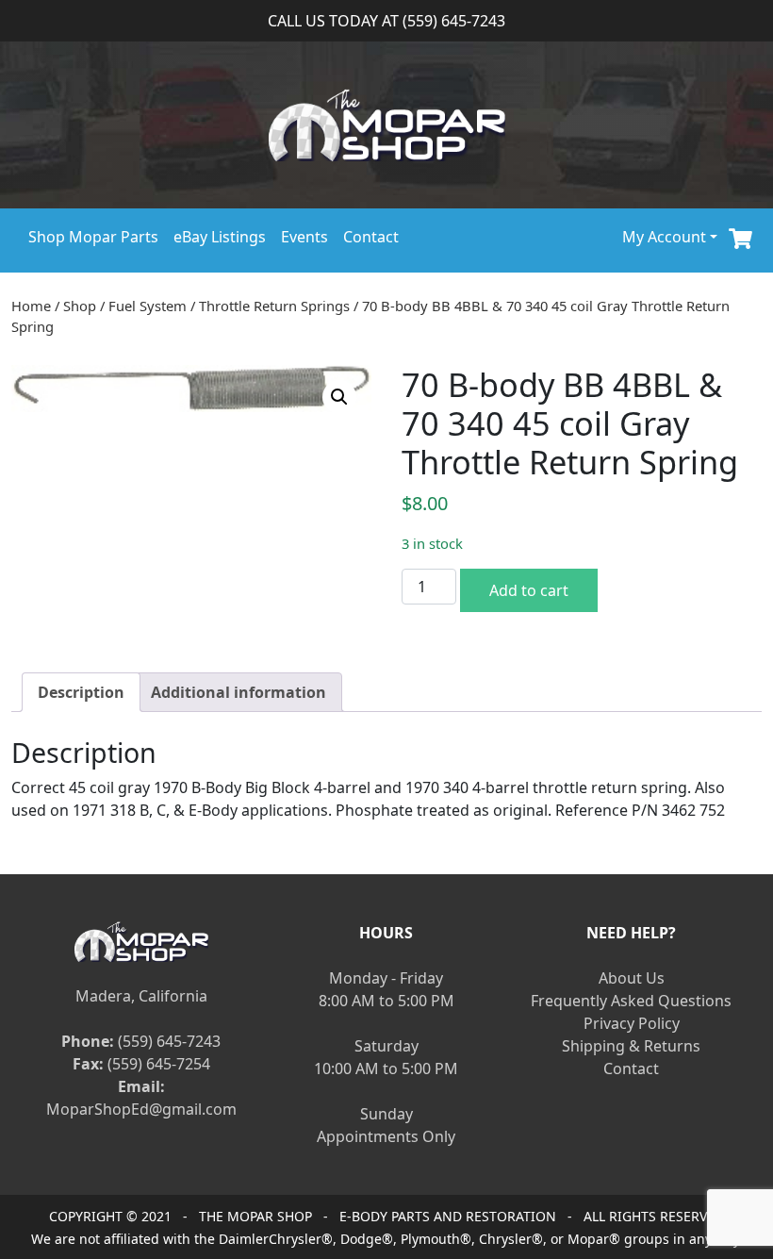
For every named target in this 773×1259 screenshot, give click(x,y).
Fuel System (147, 305)
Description (81, 692)
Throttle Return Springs (274, 305)
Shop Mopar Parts (93, 236)
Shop (79, 305)
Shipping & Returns (631, 1045)
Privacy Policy (632, 1023)
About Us (632, 978)
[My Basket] (740, 236)
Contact (371, 236)
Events (304, 236)
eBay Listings (219, 236)
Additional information (238, 692)
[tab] (81, 692)
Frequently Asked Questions (631, 1000)
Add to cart (528, 590)
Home (31, 305)
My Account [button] (664, 236)
